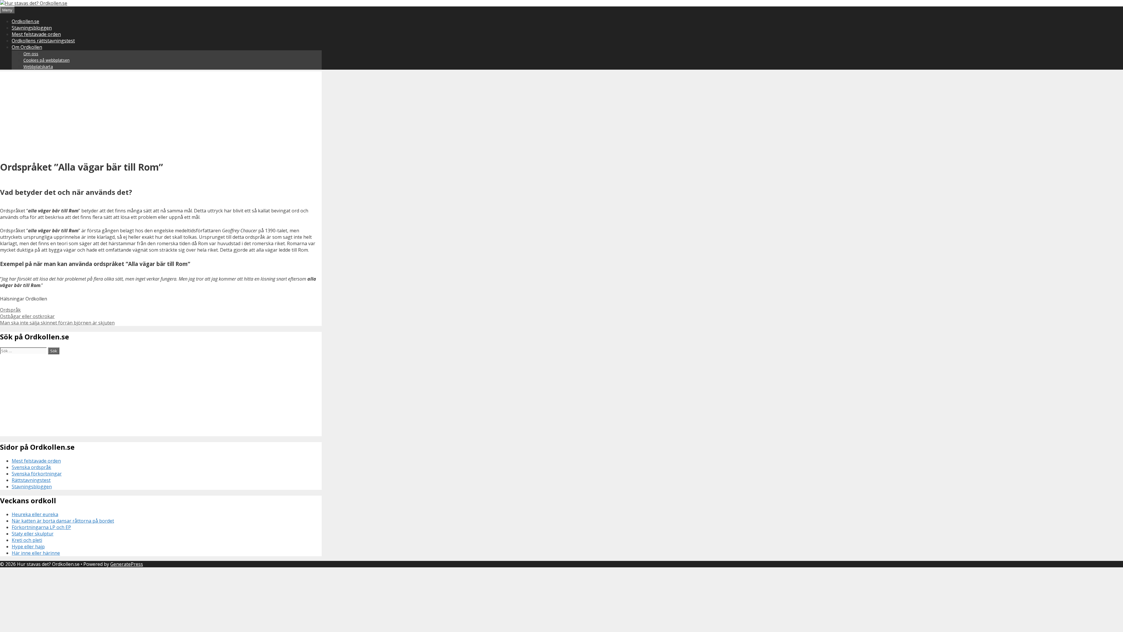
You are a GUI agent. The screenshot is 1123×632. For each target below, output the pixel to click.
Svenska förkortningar (37, 473)
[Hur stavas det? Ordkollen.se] (33, 3)
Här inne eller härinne (36, 553)
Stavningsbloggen (32, 28)
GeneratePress (126, 564)
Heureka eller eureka (35, 514)
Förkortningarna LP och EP (41, 527)
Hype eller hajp (28, 546)
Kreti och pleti (27, 540)
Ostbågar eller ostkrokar (27, 316)
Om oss (30, 53)
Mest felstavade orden (36, 34)
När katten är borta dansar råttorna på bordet (63, 521)
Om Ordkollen (27, 47)
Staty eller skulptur (33, 533)
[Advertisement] (161, 112)
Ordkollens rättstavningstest (43, 40)
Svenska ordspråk (31, 467)
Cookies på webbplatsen (46, 60)
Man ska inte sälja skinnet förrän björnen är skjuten (57, 323)
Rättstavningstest (31, 480)
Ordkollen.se (25, 21)
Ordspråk (10, 310)
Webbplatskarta (38, 66)
